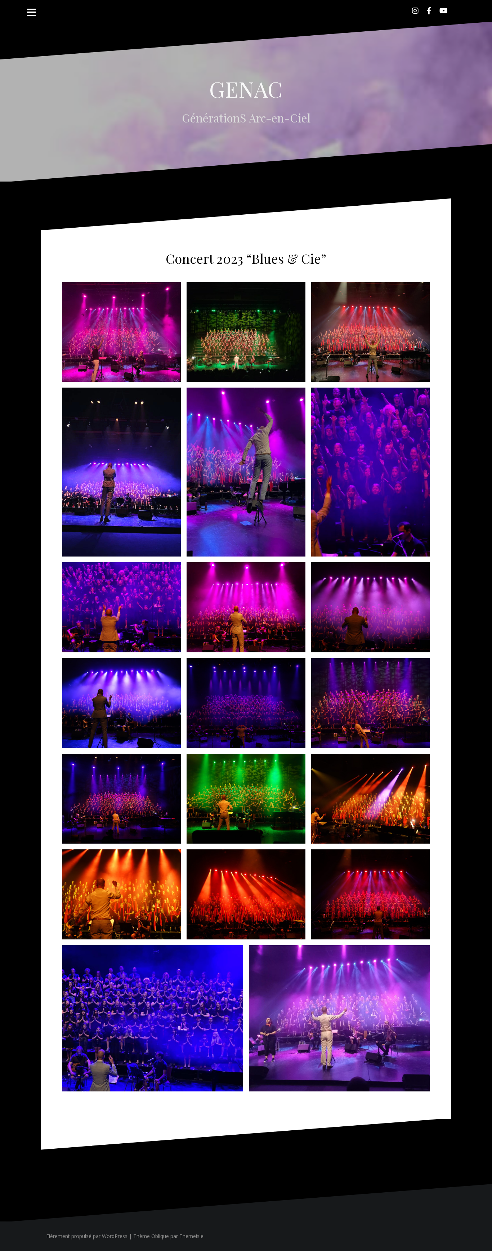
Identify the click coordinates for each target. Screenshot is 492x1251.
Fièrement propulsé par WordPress (87, 1236)
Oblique (160, 1236)
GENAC (246, 88)
